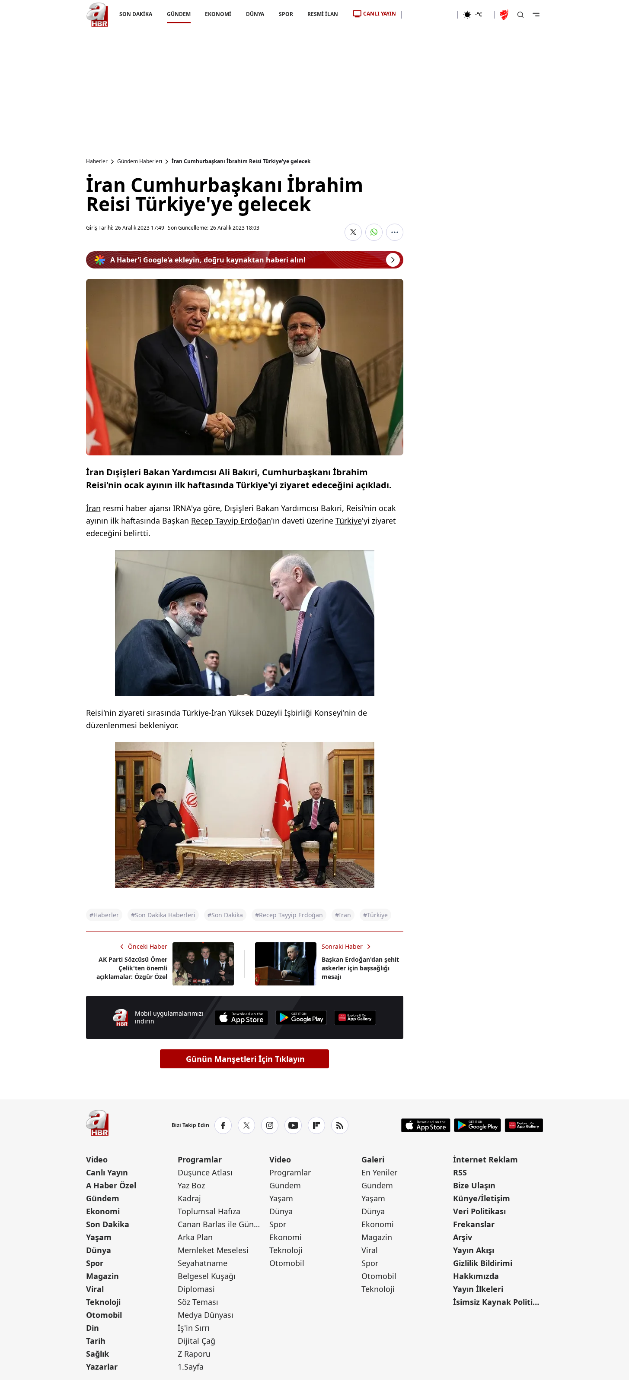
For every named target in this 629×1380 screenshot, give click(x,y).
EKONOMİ (218, 14)
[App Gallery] (355, 1017)
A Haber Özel (111, 1185)
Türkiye (348, 520)
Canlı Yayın (107, 1172)
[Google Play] (301, 1017)
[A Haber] (97, 15)
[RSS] (339, 1125)
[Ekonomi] (429, 14)
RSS (460, 1172)
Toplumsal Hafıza (209, 1211)
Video (97, 1159)
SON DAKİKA (135, 14)
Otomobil (104, 1315)
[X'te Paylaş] (353, 232)
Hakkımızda (476, 1276)
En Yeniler (379, 1172)
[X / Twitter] (246, 1125)
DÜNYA (255, 14)
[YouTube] (293, 1125)
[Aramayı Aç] (520, 14)
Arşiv (462, 1237)
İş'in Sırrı (194, 1328)
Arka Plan (195, 1237)
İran (93, 508)
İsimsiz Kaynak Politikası (498, 1302)
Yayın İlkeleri (478, 1289)
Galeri (372, 1159)
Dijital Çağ (196, 1341)
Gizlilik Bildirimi (482, 1263)
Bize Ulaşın (474, 1185)
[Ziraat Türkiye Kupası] (505, 14)
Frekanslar (474, 1224)
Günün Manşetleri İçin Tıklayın (245, 1059)
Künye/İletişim (481, 1198)
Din (92, 1328)
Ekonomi (103, 1211)
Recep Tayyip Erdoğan (231, 520)
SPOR (285, 14)
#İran (343, 915)
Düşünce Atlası (205, 1172)
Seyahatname (202, 1263)
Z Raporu (194, 1353)
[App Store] (241, 1017)
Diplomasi (196, 1289)
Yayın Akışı (473, 1250)
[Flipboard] (316, 1125)
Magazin (102, 1276)
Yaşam (99, 1237)
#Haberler (104, 915)
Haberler (97, 161)
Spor (94, 1263)
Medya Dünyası (205, 1315)
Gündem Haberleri (139, 161)
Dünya (98, 1250)
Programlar (200, 1159)
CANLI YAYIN (379, 13)
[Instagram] (269, 1125)
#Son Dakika (225, 915)
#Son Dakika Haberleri (163, 915)
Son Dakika (107, 1224)
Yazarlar (102, 1366)
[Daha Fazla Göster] (394, 232)
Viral (95, 1289)
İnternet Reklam (485, 1159)
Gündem (102, 1198)
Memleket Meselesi (213, 1250)
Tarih (95, 1341)
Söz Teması (198, 1302)
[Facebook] (223, 1125)
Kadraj (189, 1198)
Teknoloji (103, 1302)
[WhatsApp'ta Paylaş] (374, 232)
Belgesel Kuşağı (207, 1276)
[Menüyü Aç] (536, 14)
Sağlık (97, 1353)
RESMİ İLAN (322, 14)
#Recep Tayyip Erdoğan (289, 915)
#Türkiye (375, 915)
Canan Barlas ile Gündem (223, 1224)
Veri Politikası (479, 1211)
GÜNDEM (178, 14)
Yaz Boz (191, 1185)
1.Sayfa (191, 1366)
